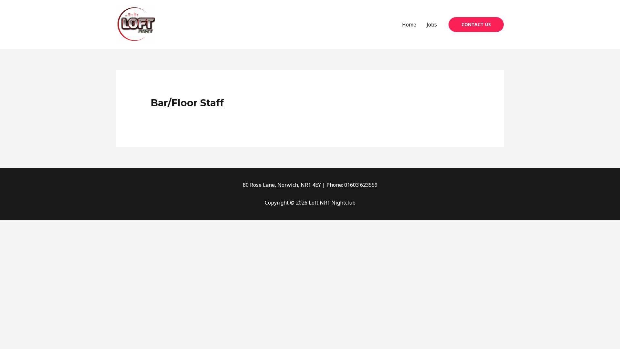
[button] (476, 24)
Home (409, 24)
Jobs (432, 24)
